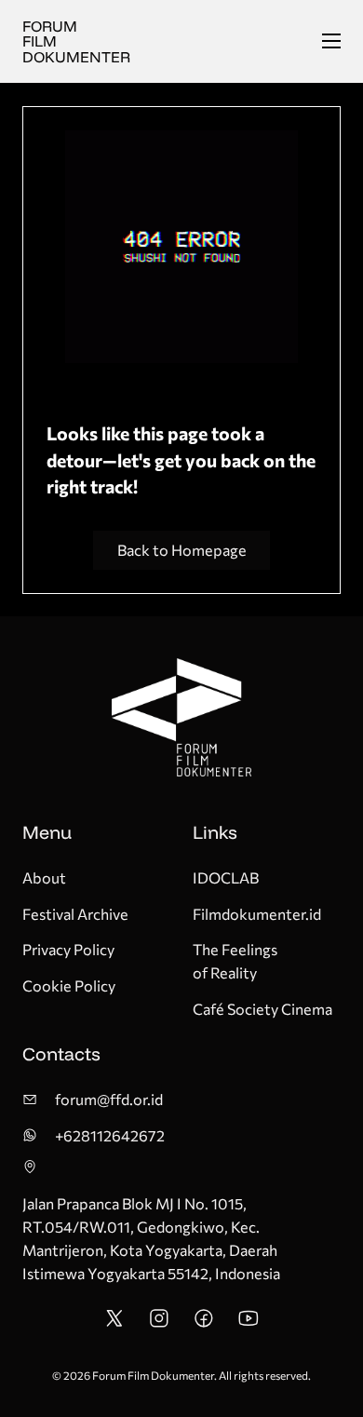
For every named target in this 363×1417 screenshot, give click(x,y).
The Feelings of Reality (235, 960)
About (44, 877)
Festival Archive (75, 914)
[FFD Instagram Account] (159, 1323)
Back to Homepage (182, 550)
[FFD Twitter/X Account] (114, 1323)
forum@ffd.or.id (109, 1099)
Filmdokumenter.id (257, 914)
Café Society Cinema (262, 1009)
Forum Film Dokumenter (76, 41)
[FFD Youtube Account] (248, 1323)
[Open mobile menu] (331, 41)
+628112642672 (110, 1135)
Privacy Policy (68, 949)
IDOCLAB (226, 877)
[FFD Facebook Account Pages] (204, 1323)
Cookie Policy (68, 985)
